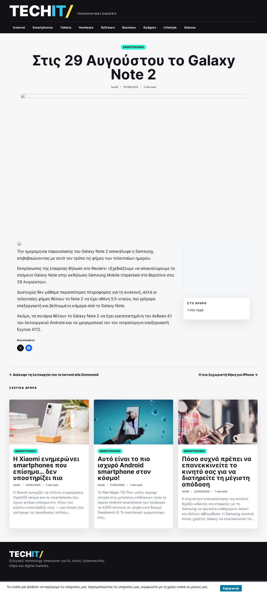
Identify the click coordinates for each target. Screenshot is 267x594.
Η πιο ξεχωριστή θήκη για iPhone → (228, 375)
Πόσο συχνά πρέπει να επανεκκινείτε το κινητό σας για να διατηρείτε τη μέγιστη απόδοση (216, 471)
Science (190, 27)
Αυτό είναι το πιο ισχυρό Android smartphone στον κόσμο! (124, 468)
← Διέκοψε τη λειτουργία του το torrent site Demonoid (53, 375)
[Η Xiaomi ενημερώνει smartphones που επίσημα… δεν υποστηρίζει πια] (49, 422)
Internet (19, 27)
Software (108, 27)
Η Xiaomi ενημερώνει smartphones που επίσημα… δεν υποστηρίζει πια (46, 468)
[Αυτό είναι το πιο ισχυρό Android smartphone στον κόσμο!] (133, 422)
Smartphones (43, 27)
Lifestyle (170, 27)
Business (129, 27)
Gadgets (149, 27)
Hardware (86, 27)
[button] (231, 588)
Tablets (65, 27)
